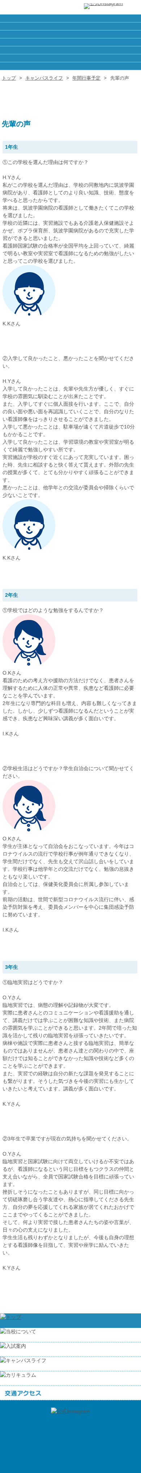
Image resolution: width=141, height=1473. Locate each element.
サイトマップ (70, 42)
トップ (9, 78)
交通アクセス (70, 66)
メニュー (132, 7)
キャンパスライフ (44, 78)
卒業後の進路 (70, 26)
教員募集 (70, 34)
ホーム (70, 18)
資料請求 (70, 50)
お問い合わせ (70, 58)
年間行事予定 (86, 78)
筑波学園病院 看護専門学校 (29, 7)
